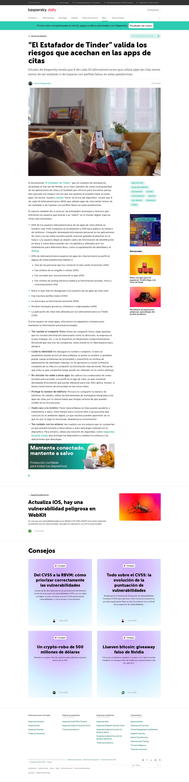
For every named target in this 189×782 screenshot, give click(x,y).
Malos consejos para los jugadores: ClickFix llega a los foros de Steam (143, 280)
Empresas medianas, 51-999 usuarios (120, 3)
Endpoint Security (138, 733)
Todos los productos (70, 730)
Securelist (31, 773)
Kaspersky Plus (34, 726)
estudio (60, 197)
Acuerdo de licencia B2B (37, 762)
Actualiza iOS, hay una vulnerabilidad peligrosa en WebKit (62, 508)
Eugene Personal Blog (43, 773)
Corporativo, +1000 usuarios (149, 3)
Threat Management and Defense (144, 730)
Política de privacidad (74, 760)
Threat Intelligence (138, 745)
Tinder (134, 205)
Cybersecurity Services (140, 726)
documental (137, 191)
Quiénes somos (43, 768)
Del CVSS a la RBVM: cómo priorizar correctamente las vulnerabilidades (60, 580)
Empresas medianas (105, 715)
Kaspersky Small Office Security (74, 722)
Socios (52, 768)
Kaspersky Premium (36, 730)
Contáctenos (32, 768)
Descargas (62, 18)
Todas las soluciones (36, 733)
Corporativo (136, 715)
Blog (104, 18)
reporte (152, 196)
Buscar (158, 36)
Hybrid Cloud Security (139, 737)
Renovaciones (48, 18)
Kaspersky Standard (36, 722)
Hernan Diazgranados (42, 83)
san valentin (137, 200)
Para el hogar (64, 3)
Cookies (49, 762)
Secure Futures (118, 18)
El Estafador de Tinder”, (58, 182)
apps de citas (137, 183)
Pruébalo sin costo (141, 25)
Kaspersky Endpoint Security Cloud (76, 726)
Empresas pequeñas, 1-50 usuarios (88, 3)
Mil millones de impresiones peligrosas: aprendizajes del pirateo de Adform (142, 312)
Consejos (61, 566)
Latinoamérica (138, 196)
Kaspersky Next (103, 722)
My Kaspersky (153, 10)
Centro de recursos (90, 18)
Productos (32, 18)
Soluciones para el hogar (39, 715)
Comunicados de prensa (82, 768)
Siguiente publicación (40, 495)
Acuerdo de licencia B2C (108, 760)
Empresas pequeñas (71, 715)
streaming (150, 200)
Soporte (74, 18)
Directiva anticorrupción (91, 760)
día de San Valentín (39, 36)
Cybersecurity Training (140, 741)
